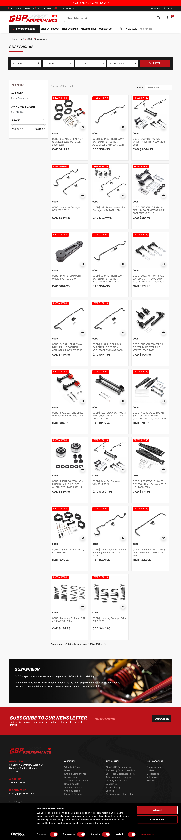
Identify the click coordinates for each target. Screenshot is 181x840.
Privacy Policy (113, 787)
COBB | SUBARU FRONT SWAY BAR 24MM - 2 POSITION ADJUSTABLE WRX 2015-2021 (108, 142)
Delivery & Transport (116, 780)
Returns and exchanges (118, 777)
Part (22, 39)
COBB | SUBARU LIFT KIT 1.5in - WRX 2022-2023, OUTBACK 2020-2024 (68, 142)
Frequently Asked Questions (120, 770)
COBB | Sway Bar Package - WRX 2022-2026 (66, 209)
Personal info (154, 767)
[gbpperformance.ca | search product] (158, 18)
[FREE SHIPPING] (69, 113)
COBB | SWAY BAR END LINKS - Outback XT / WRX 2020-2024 (68, 414)
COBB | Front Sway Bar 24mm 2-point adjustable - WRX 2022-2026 (109, 552)
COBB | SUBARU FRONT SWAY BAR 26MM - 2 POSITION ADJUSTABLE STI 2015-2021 (108, 278)
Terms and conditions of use (120, 794)
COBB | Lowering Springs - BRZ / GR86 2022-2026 (68, 619)
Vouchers (152, 780)
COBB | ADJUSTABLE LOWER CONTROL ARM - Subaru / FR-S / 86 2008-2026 (149, 484)
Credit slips (153, 773)
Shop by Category (25, 29)
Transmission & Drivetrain (77, 780)
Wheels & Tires (72, 767)
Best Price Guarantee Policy (120, 773)
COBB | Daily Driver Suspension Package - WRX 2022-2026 (109, 209)
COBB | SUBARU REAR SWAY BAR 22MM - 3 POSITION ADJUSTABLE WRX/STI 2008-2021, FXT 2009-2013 (108, 348)
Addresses (152, 777)
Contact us (105, 29)
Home (14, 39)
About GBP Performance (119, 767)
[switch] (81, 834)
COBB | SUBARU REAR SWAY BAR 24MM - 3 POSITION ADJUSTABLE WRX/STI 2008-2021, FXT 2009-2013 (67, 348)
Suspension (41, 39)
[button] (169, 18)
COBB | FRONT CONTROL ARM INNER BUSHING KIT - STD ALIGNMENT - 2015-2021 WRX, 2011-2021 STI (68, 485)
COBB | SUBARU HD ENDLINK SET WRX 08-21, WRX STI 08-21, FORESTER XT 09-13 (149, 210)
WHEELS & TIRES (88, 29)
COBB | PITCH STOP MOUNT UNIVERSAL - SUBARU (66, 277)
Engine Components (75, 773)
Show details (147, 834)
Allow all (157, 810)
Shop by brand (70, 29)
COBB (30, 39)
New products (71, 784)
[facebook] (12, 802)
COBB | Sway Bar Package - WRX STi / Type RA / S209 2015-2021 (150, 142)
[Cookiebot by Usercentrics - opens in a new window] (18, 834)
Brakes (68, 770)
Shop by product (50, 29)
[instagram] (19, 802)
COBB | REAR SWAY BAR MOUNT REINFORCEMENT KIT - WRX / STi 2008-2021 (109, 415)
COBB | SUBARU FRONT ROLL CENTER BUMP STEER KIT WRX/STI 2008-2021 (148, 347)
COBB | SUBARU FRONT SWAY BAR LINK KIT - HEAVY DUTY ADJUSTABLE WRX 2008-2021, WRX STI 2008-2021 (149, 280)
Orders (150, 770)
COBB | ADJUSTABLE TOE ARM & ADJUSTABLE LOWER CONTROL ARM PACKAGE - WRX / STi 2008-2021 (149, 417)
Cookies (110, 790)
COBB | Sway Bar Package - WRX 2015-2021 (107, 483)
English (154, 9)
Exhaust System (73, 794)
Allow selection (157, 819)
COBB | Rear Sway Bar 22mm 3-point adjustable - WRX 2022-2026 (149, 552)
